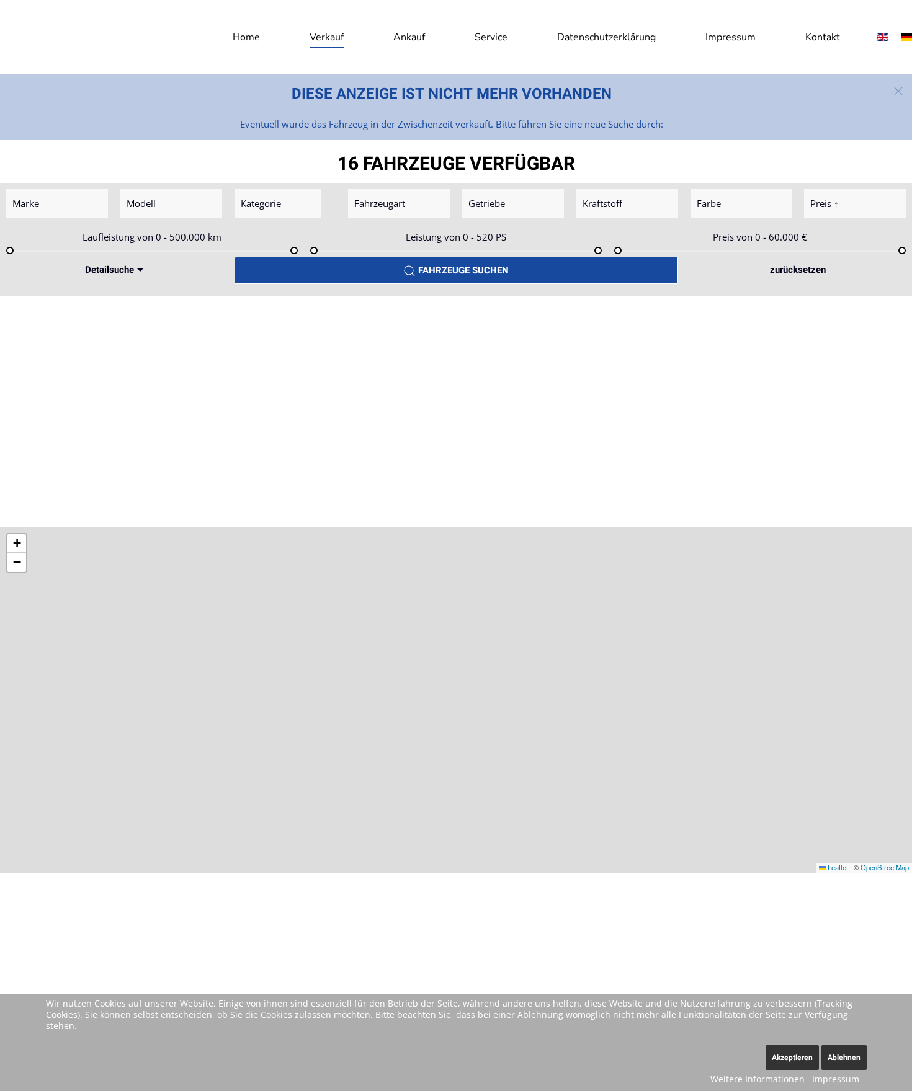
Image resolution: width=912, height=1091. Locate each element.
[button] (898, 91)
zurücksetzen (798, 269)
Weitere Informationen (757, 1079)
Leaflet (837, 867)
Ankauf (409, 37)
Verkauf (327, 37)
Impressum (730, 37)
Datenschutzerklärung (606, 37)
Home (246, 37)
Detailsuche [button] (109, 269)
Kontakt (822, 37)
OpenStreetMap (885, 867)
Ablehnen (844, 1057)
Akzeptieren (792, 1057)
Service (491, 37)
